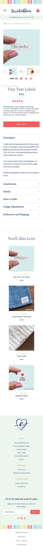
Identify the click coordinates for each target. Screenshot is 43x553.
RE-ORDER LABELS (21, 456)
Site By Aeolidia (21, 544)
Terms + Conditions (21, 540)
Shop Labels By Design (21, 446)
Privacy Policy (21, 536)
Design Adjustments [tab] (13, 206)
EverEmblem (24, 532)
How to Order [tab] (10, 199)
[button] (17, 101)
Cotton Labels (21, 449)
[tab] (21, 137)
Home (5, 23)
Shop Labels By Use (22, 443)
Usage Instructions (21, 483)
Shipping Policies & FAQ (21, 473)
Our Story (21, 469)
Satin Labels (21, 453)
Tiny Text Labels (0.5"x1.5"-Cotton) (19, 23)
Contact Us (21, 486)
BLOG (22, 459)
